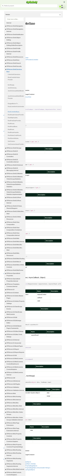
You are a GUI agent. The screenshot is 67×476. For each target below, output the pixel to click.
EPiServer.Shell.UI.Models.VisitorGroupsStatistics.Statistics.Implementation (15, 192)
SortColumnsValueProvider (16, 144)
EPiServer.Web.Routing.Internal (14, 454)
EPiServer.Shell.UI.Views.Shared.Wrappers (14, 207)
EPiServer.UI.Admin (13, 292)
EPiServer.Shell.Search (14, 63)
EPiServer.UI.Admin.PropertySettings (15, 302)
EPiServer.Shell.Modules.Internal (14, 22)
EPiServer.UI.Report (13, 349)
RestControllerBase (13, 111)
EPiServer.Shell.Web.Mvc (14, 244)
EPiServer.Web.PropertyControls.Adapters (14, 440)
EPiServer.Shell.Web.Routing (16, 258)
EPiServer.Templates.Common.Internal (13, 285)
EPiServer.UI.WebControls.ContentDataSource (15, 363)
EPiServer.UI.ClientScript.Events (14, 308)
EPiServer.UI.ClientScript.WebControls (14, 313)
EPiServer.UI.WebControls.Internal (15, 373)
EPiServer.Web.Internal (14, 399)
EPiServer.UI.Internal (13, 340)
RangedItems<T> (13, 103)
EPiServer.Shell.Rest (13, 60)
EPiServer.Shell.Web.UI (14, 261)
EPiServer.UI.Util (12, 355)
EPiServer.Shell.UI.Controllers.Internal (12, 161)
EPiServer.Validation (13, 387)
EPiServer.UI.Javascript (14, 343)
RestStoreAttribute (13, 138)
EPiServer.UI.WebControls (15, 358)
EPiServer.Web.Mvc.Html (14, 406)
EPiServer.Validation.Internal (15, 390)
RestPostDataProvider (14, 120)
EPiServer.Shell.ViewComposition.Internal (13, 234)
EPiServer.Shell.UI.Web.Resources (14, 218)
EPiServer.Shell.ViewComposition (13, 223)
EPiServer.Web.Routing (14, 450)
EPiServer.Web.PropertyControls (14, 435)
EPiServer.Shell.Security (14, 66)
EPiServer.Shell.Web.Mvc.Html (14, 249)
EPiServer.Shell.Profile (13, 48)
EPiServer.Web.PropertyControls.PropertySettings (15, 446)
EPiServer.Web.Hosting (14, 396)
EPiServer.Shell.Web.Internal (15, 241)
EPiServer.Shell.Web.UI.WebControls (15, 266)
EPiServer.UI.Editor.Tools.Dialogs (14, 335)
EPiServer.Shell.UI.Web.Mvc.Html (15, 212)
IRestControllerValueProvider (14, 78)
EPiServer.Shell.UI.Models (15, 173)
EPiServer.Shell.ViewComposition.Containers (14, 229)
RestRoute (11, 129)
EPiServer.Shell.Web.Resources (13, 254)
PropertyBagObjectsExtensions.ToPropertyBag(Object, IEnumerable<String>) (27, 467)
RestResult (11, 123)
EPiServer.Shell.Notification (15, 34)
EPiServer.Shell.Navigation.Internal (15, 30)
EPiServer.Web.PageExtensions (13, 424)
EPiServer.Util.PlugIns (13, 384)
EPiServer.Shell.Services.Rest (14, 70)
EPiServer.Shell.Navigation (15, 26)
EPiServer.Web (11, 393)
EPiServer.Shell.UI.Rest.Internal (14, 202)
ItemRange (11, 85)
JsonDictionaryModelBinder (16, 91)
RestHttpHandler (12, 117)
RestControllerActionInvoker (16, 106)
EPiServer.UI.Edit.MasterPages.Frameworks (14, 327)
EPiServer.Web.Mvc (13, 402)
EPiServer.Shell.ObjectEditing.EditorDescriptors (14, 44)
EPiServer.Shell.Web (13, 238)
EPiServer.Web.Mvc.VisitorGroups (15, 413)
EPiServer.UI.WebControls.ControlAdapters (15, 368)
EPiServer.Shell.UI (12, 151)
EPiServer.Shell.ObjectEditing (13, 39)
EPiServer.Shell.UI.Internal (15, 165)
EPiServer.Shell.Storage (14, 148)
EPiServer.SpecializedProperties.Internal (13, 280)
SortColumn (11, 141)
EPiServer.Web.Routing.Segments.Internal (14, 465)
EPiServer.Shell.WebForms (15, 270)
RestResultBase (12, 126)
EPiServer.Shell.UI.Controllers (12, 155)
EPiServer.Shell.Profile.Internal (14, 53)
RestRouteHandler (13, 132)
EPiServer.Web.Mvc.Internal (15, 409)
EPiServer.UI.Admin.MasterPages (15, 297)
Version (7, 14)
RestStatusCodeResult (14, 135)
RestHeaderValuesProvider (16, 114)
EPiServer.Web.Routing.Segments (14, 459)
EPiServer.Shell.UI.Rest (14, 197)
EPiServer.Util (11, 378)
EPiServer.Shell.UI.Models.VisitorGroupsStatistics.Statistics (15, 184)
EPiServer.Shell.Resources (15, 57)
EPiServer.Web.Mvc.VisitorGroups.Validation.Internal (15, 419)
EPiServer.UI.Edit (12, 317)
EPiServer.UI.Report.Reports (15, 352)
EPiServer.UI (10, 289)
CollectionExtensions (14, 74)
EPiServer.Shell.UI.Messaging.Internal (12, 169)
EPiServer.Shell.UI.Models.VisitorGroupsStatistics (15, 178)
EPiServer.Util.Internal (13, 381)
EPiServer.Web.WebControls (15, 469)
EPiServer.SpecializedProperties (13, 274)
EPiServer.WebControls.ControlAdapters (14, 473)
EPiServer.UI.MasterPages (15, 346)
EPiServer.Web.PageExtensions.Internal (13, 429)
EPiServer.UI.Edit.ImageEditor (14, 322)
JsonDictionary (12, 88)
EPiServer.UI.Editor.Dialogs (15, 331)
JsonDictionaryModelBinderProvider (16, 97)
